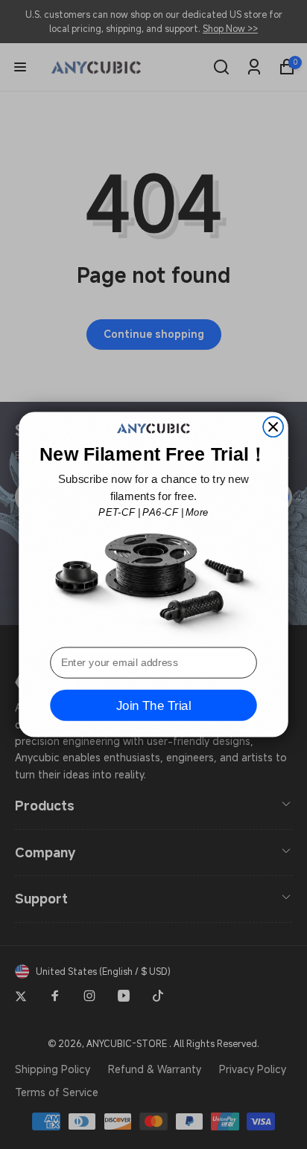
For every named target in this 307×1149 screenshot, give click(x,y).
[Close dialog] (273, 427)
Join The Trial (153, 705)
